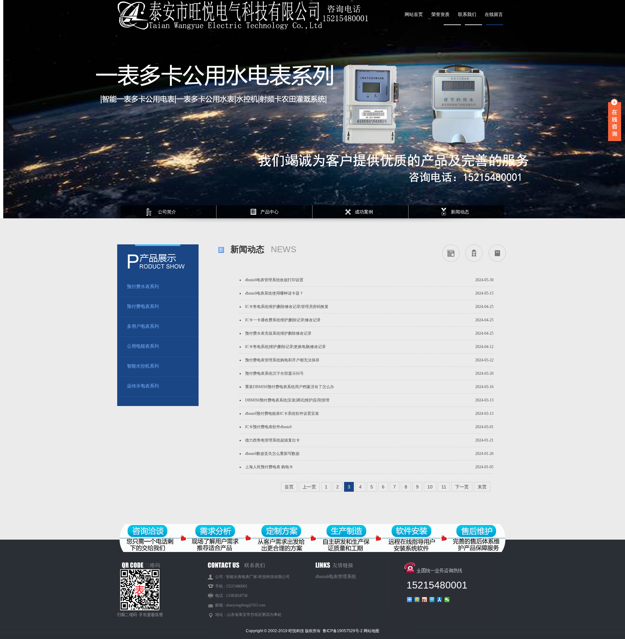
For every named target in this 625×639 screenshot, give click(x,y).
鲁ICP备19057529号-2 (343, 631)
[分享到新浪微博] (424, 599)
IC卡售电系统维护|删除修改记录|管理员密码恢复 (286, 306)
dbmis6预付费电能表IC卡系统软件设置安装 (282, 413)
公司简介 (167, 211)
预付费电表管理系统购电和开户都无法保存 (282, 360)
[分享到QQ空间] (417, 599)
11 (443, 486)
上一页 (309, 486)
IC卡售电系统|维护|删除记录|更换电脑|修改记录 (285, 346)
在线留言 (494, 14)
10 (430, 486)
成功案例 (364, 211)
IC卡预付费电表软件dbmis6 (268, 427)
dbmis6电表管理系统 (335, 576)
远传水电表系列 (143, 386)
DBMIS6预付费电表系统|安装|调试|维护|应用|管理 (287, 400)
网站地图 (371, 631)
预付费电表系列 (143, 306)
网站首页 (414, 14)
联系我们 (467, 14)
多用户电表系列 (143, 326)
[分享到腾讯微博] (432, 599)
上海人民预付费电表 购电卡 (269, 467)
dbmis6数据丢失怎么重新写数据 (272, 453)
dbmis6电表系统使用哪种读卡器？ (274, 293)
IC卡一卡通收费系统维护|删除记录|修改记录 (283, 320)
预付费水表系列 (143, 286)
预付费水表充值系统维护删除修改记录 (278, 333)
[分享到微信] (447, 599)
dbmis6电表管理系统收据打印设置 (274, 280)
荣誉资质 (440, 14)
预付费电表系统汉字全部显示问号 (274, 373)
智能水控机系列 (143, 366)
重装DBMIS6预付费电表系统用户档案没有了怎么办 (289, 387)
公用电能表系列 (143, 346)
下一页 (462, 486)
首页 (289, 486)
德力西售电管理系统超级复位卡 (272, 440)
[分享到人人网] (439, 599)
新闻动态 (460, 211)
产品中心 (269, 211)
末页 (482, 486)
